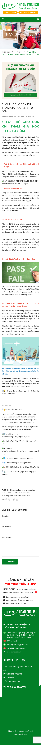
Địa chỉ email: (6, 527)
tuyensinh (18, 496)
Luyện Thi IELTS (10, 678)
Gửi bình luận (10, 562)
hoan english (6, 493)
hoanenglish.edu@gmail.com (17, 644)
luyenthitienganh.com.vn (16, 648)
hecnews (21, 490)
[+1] (17, 499)
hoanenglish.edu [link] (16, 463)
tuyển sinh (26, 496)
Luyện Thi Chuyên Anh (12, 674)
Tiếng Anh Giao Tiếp (11, 681)
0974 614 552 (12, 641)
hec (16, 490)
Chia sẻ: (4, 499)
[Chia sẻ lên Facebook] (9, 499)
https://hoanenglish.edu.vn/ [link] (23, 458)
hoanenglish (30, 490)
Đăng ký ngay (10, 12)
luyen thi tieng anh (23, 493)
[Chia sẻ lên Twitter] (13, 499)
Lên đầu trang (19, 740)
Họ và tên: (5, 516)
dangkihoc (10, 490)
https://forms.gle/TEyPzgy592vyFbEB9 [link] (16, 437)
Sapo (25, 734)
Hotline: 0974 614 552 (28, 12)
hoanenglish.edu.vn (14, 652)
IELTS (14, 493)
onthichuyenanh (8, 496)
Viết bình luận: (7, 537)
